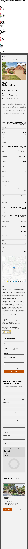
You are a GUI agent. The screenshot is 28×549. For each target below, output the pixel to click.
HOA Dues (5, 441)
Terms (13, 368)
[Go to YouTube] (0, 6)
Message (6, 353)
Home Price (5, 391)
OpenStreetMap (14, 281)
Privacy (16, 368)
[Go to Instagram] (0, 3)
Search (1, 30)
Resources (2, 32)
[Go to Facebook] (0, 2)
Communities (2, 31)
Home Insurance (6, 435)
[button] (14, 267)
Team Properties (3, 29)
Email (17, 348)
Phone (6, 348)
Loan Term (5, 396)
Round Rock (8, 59)
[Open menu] (0, 52)
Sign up (1, 23)
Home (3, 59)
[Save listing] (23, 485)
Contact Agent (14, 371)
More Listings (7, 509)
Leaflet (9, 281)
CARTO (24, 281)
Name (6, 343)
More (1, 33)
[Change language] (1, 7)
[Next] (24, 510)
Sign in (4, 23)
